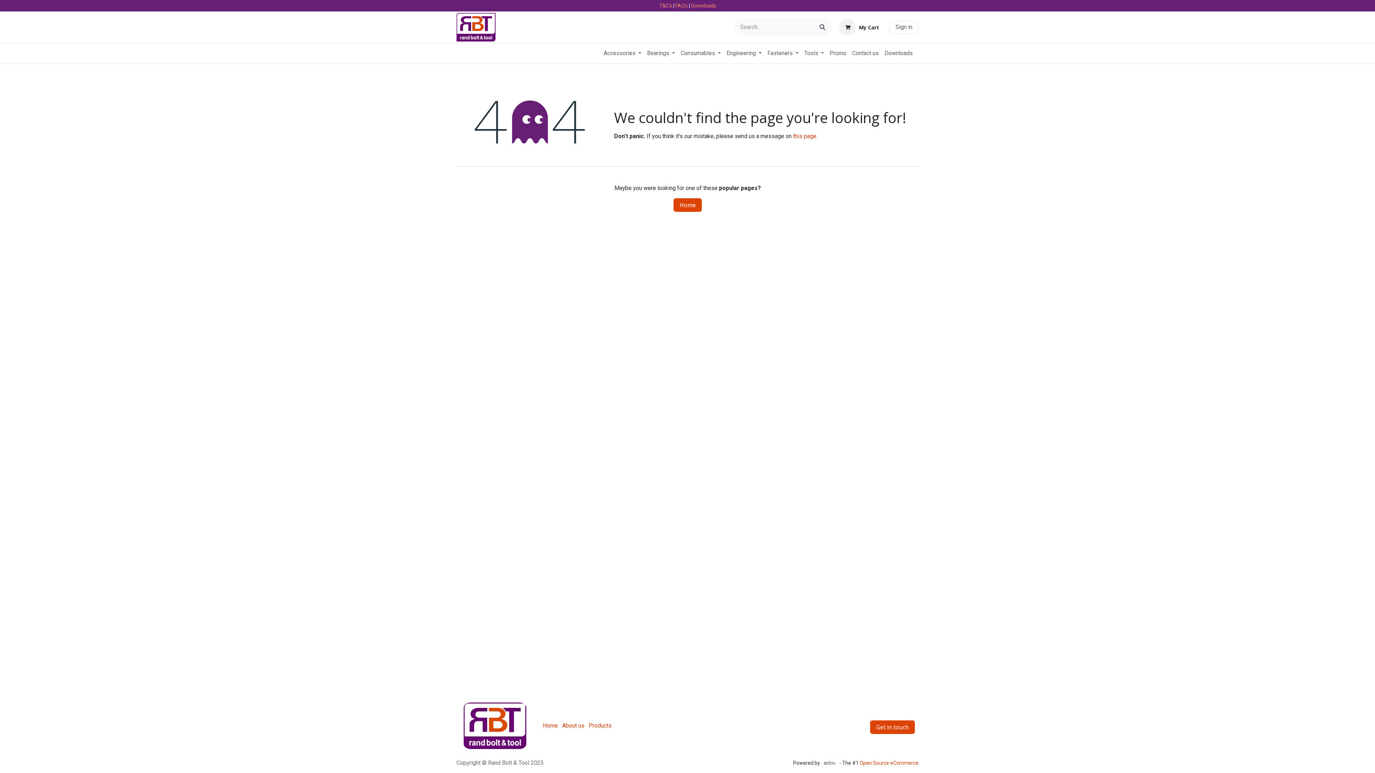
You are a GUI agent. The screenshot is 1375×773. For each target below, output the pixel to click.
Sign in (904, 27)
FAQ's (681, 6)
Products (600, 725)
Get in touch (892, 727)
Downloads (703, 6)
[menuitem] (622, 53)
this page (804, 136)
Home (688, 205)
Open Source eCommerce (889, 763)
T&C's (665, 6)
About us (573, 725)
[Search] (822, 27)
